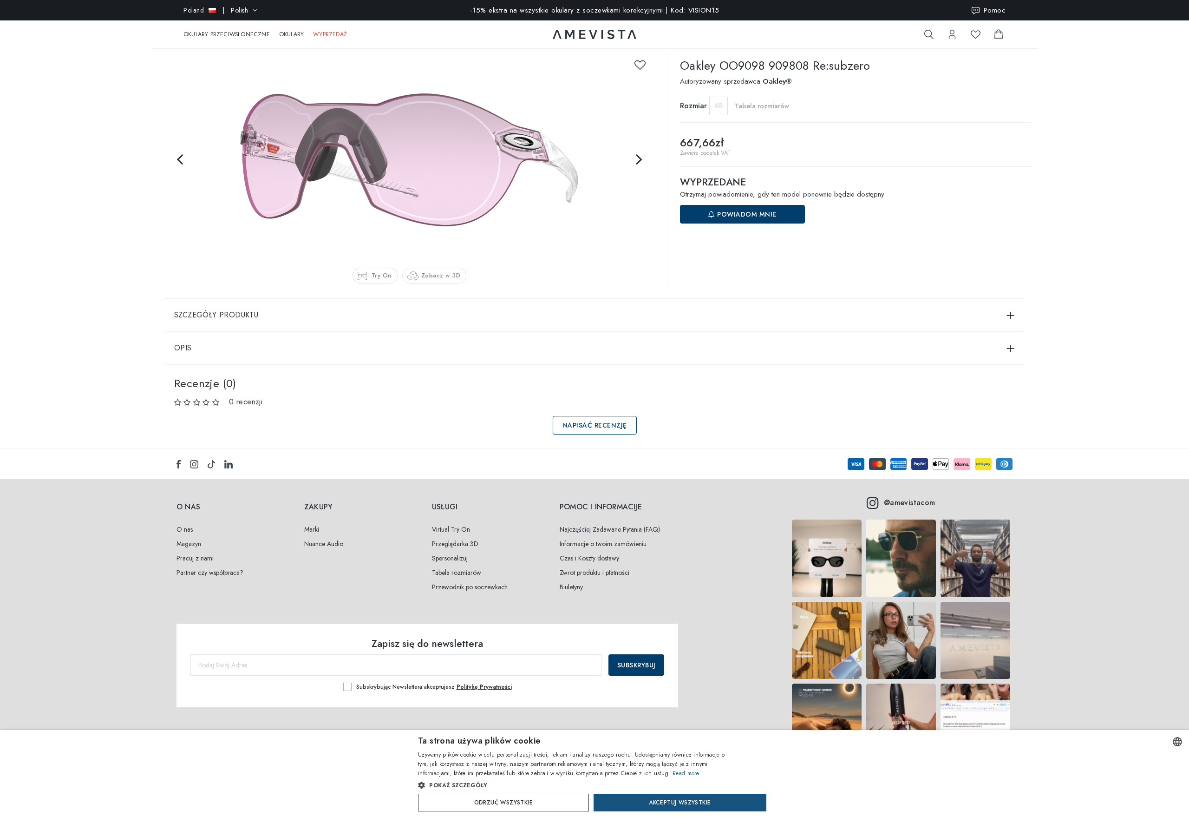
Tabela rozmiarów (456, 572)
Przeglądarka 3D (455, 543)
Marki (311, 529)
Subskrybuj (636, 665)
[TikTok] (211, 464)
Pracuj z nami (195, 558)
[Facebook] (178, 464)
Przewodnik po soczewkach (470, 587)
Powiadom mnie (746, 214)
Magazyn (188, 543)
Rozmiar (693, 105)
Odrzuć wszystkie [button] (503, 802)
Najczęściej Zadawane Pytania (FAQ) (610, 529)
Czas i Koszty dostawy (589, 558)
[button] (575, 785)
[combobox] (1177, 741)
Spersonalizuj (450, 558)
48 (718, 105)
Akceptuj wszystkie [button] (680, 802)
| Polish (215, 10)
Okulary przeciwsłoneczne (226, 34)
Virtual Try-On (451, 529)
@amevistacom (909, 502)
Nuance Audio (323, 543)
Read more (686, 773)
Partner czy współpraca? (209, 572)
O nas (184, 529)
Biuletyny (571, 587)
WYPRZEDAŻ (330, 34)
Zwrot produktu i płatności (594, 572)
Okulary (291, 34)
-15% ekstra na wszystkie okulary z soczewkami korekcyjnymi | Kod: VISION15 (594, 10)
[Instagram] (194, 464)
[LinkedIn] (228, 464)
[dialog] (594, 773)
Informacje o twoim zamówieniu (603, 543)
